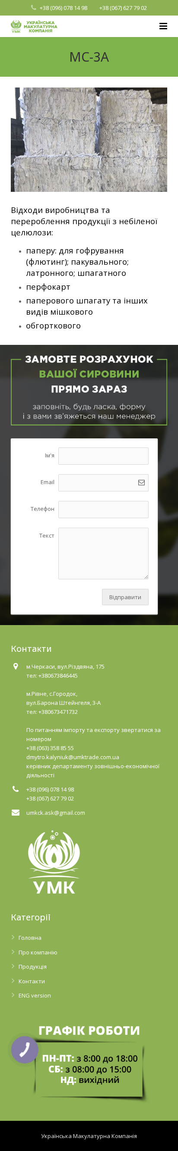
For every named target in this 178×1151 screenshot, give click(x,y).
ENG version (35, 995)
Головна (30, 937)
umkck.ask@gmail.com (55, 812)
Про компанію (38, 952)
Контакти (32, 981)
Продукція (33, 966)
